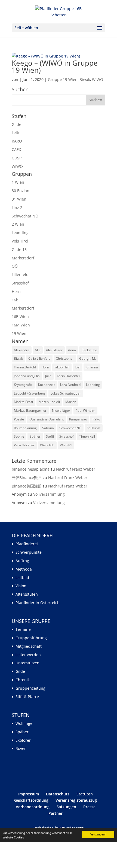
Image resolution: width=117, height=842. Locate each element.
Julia (48, 376)
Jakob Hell (61, 367)
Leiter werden (28, 654)
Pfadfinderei (27, 543)
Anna (72, 350)
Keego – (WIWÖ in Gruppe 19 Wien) (55, 66)
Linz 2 (17, 207)
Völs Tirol (20, 241)
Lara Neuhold (70, 384)
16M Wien (21, 325)
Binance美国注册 (27, 486)
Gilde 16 (19, 249)
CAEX (16, 149)
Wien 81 (66, 445)
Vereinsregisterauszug (76, 800)
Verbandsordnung (33, 806)
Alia (38, 350)
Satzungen (66, 806)
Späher (35, 436)
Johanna (92, 367)
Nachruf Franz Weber (75, 469)
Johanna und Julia (27, 376)
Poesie (19, 419)
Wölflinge (24, 723)
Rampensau (78, 419)
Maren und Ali (49, 401)
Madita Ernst (23, 401)
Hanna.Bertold (25, 367)
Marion (70, 401)
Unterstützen (27, 662)
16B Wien (20, 316)
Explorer (23, 740)
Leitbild (22, 577)
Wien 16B (47, 445)
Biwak (84, 79)
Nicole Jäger (61, 410)
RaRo (96, 419)
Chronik (23, 679)
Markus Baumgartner (30, 410)
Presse (89, 806)
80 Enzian (20, 190)
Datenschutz (57, 793)
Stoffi (50, 436)
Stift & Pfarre (27, 696)
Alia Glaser (54, 350)
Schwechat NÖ (25, 216)
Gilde (16, 124)
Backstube (89, 350)
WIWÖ (97, 79)
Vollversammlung (49, 494)
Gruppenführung (31, 637)
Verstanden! (98, 834)
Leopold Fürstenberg (29, 393)
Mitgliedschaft (29, 646)
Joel (77, 367)
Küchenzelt (46, 384)
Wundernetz (72, 828)
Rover (21, 748)
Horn (16, 291)
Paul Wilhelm (85, 410)
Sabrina (48, 428)
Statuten (84, 793)
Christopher (65, 358)
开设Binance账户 (27, 477)
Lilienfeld (20, 274)
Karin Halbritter (68, 376)
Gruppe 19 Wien (63, 79)
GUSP (16, 157)
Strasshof (20, 283)
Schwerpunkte (29, 552)
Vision (21, 585)
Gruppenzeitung (30, 688)
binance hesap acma (31, 469)
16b (15, 299)
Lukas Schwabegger (66, 393)
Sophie (19, 436)
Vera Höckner (24, 445)
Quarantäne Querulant (46, 419)
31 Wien (19, 199)
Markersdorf (23, 258)
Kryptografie (23, 384)
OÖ (15, 266)
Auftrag (22, 560)
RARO (17, 141)
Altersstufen (27, 594)
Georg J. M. (87, 358)
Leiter (17, 132)
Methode (24, 569)
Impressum (28, 793)
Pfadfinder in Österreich (38, 602)
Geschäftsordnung (31, 800)
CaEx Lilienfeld (39, 358)
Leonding (20, 232)
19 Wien (19, 333)
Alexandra (21, 350)
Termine (23, 629)
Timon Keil (87, 436)
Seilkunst (93, 428)
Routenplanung (25, 428)
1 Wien (18, 182)
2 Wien (18, 224)
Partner (55, 813)
